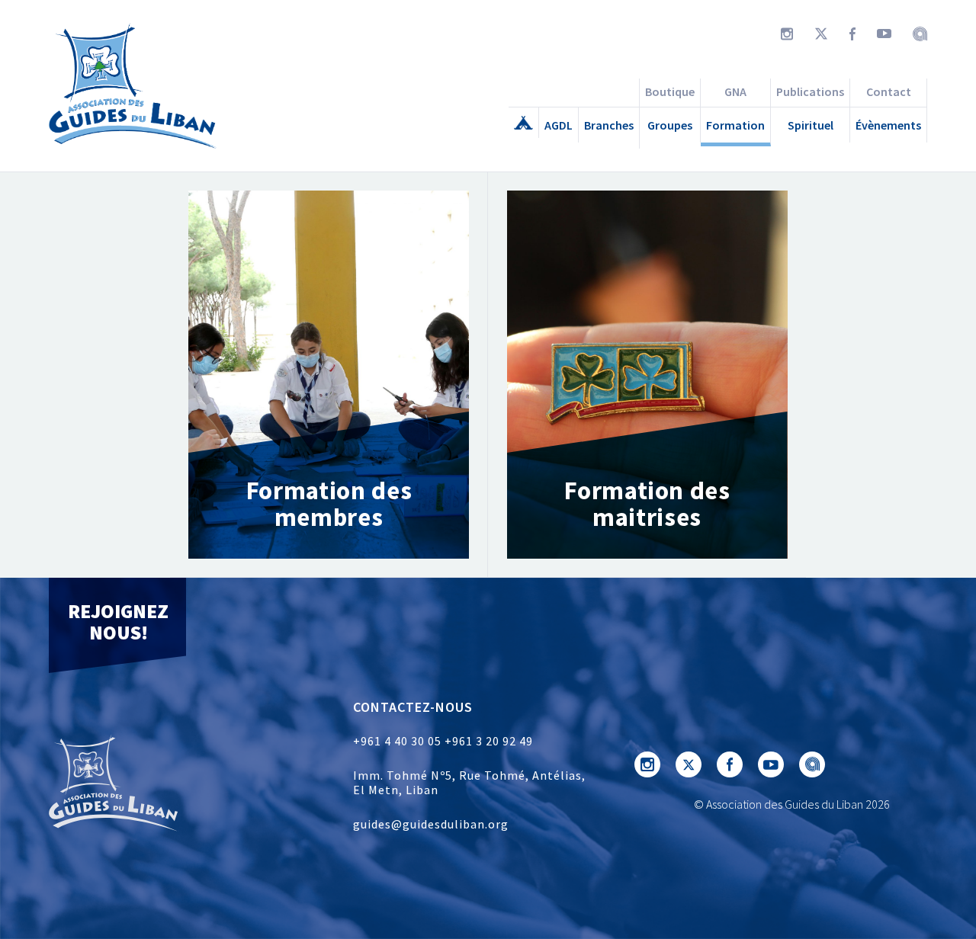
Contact (888, 91)
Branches (609, 125)
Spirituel (810, 125)
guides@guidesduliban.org (431, 824)
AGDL (558, 125)
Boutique (670, 91)
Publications (810, 91)
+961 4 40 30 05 (397, 740)
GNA (735, 91)
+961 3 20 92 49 (489, 740)
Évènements (888, 125)
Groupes (669, 125)
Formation (735, 125)
